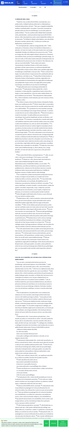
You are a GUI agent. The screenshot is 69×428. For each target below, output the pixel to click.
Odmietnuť (53, 423)
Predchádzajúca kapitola (34, 12)
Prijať (46, 423)
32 (40, 7)
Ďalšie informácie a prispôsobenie (62, 423)
